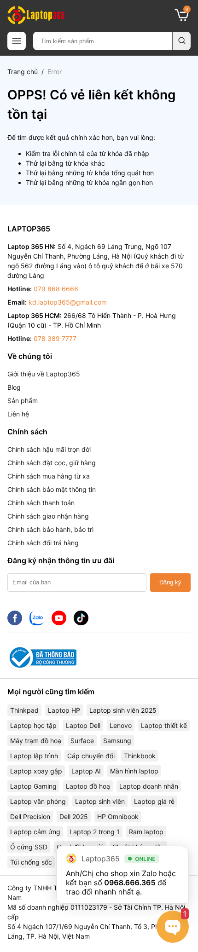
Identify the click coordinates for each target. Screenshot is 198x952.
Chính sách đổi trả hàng (43, 543)
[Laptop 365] (35, 15)
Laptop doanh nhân (148, 786)
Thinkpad (24, 710)
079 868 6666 (56, 289)
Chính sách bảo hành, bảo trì (50, 529)
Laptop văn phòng (38, 801)
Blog (14, 387)
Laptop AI (86, 771)
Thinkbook (140, 756)
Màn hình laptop (134, 771)
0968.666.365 (129, 882)
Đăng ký (170, 582)
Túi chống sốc (31, 862)
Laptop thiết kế (164, 725)
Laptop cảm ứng (35, 832)
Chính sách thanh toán (41, 503)
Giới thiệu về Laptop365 (43, 374)
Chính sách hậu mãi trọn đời (49, 449)
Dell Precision (30, 816)
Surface (82, 740)
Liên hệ (18, 414)
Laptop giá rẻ (154, 801)
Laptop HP (64, 710)
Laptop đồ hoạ (88, 786)
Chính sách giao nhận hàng (48, 516)
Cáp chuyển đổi (91, 756)
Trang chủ (22, 71)
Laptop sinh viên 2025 (123, 710)
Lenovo (121, 725)
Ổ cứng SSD (28, 847)
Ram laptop (146, 832)
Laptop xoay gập (36, 771)
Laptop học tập (33, 725)
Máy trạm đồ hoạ (35, 740)
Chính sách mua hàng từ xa (48, 476)
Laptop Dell (83, 725)
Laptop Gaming (33, 786)
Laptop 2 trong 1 (95, 832)
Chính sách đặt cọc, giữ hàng (51, 463)
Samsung (117, 740)
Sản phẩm (22, 400)
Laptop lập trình (34, 756)
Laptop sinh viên (100, 801)
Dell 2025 (73, 816)
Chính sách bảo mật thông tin (51, 489)
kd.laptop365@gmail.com (68, 302)
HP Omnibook (118, 816)
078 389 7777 (55, 338)
